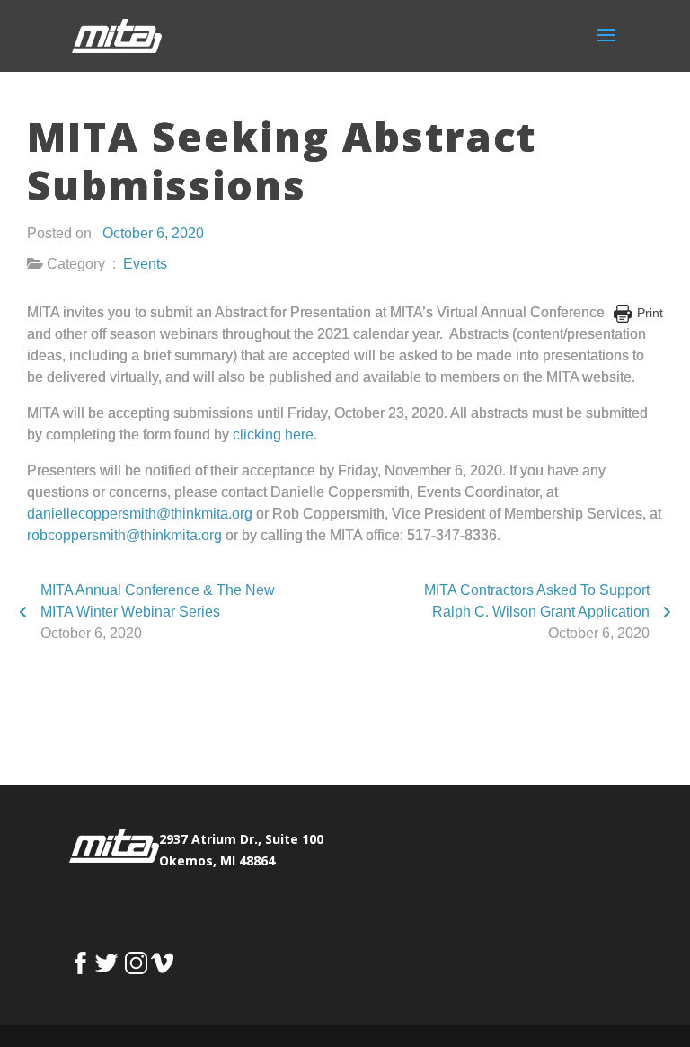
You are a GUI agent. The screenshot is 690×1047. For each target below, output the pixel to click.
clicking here (273, 434)
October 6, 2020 (153, 233)
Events (145, 263)
